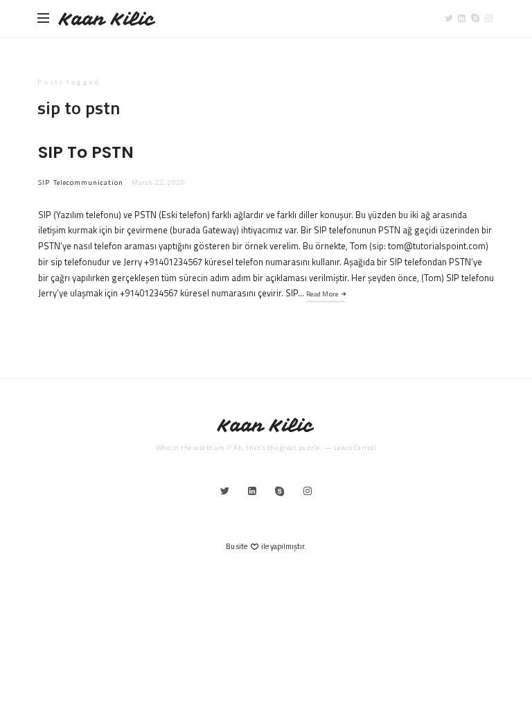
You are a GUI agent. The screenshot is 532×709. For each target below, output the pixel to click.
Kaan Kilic (107, 19)
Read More (322, 294)
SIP (44, 182)
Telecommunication (88, 182)
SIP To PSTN (86, 152)
